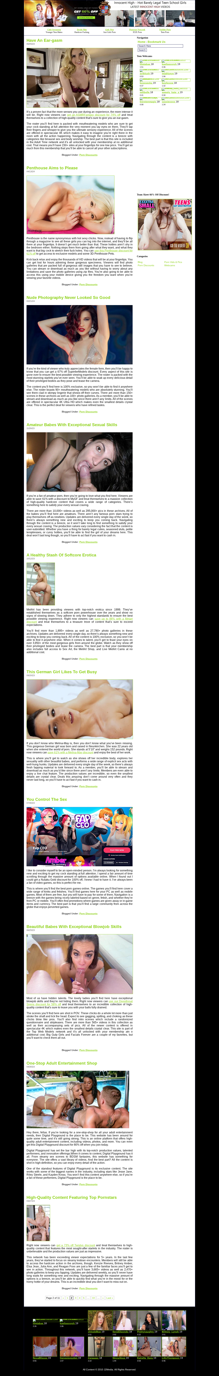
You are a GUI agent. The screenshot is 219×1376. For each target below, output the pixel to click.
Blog (140, 262)
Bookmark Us (156, 41)
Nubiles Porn (165, 29)
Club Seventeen (54, 29)
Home (141, 41)
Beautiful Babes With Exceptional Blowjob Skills (74, 926)
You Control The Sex (47, 799)
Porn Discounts (88, 154)
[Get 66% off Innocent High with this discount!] (109, 25)
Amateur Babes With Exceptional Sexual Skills (72, 424)
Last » (109, 1298)
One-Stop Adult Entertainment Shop (62, 1063)
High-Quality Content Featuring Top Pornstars (72, 1197)
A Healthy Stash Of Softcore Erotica (61, 555)
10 (93, 1298)
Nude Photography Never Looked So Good (68, 297)
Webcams (169, 265)
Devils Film (82, 29)
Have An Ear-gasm (44, 40)
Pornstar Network (137, 29)
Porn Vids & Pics (173, 262)
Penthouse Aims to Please (52, 168)
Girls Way (109, 29)
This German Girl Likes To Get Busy (62, 671)
